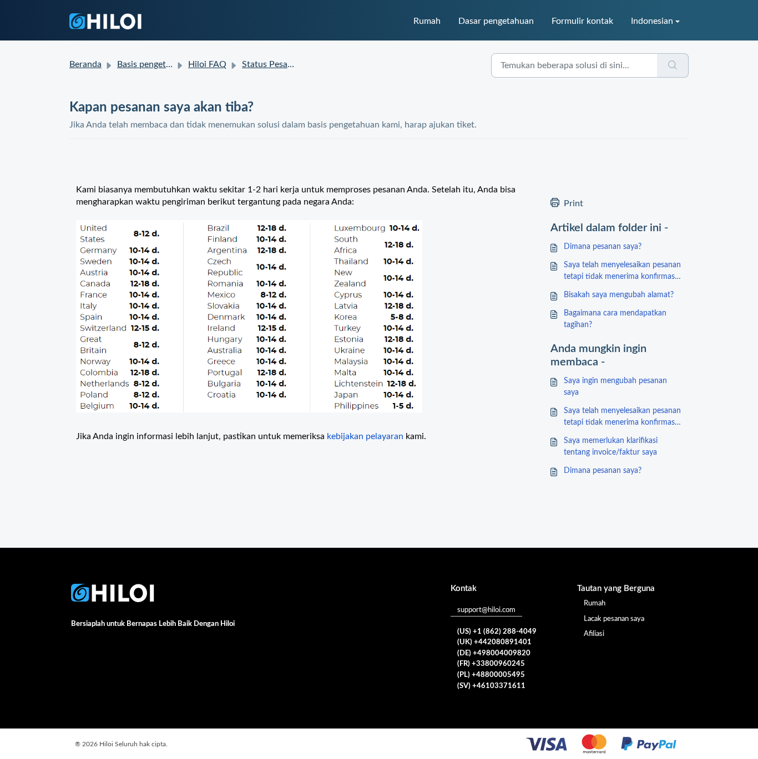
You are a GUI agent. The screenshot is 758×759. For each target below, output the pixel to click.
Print (573, 203)
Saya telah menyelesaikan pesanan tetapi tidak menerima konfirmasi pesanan (622, 272)
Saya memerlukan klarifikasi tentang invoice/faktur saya (611, 446)
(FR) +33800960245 (491, 664)
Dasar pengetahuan (496, 21)
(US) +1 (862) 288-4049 (497, 631)
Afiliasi (594, 634)
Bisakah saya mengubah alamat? (619, 295)
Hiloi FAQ (207, 64)
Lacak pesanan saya (614, 619)
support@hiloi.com (486, 610)
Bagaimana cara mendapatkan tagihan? (615, 319)
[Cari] (673, 65)
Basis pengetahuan (153, 64)
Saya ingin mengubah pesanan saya (615, 386)
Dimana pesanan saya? (602, 247)
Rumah (427, 21)
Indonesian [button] (652, 21)
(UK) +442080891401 (494, 642)
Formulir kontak (582, 21)
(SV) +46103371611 (491, 686)
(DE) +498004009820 (493, 653)
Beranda (85, 64)
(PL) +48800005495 (491, 675)
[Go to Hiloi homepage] (105, 21)
